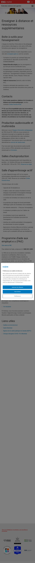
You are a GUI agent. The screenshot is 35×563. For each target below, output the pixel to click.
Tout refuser (17, 291)
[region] (17, 281)
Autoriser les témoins (17, 287)
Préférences (17, 296)
